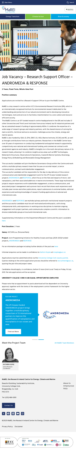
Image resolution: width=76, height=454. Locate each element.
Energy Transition (12, 16)
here (4, 220)
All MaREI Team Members (64, 342)
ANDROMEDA (14, 177)
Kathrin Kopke (45, 252)
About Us (67, 383)
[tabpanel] (38, 314)
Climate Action (38, 16)
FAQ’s (65, 388)
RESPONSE (27, 177)
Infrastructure (68, 385)
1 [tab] (35, 339)
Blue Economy (63, 16)
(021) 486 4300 (10, 397)
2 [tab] (41, 339)
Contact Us (8, 405)
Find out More (13, 331)
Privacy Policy (7, 426)
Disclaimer (19, 426)
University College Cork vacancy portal (53, 257)
